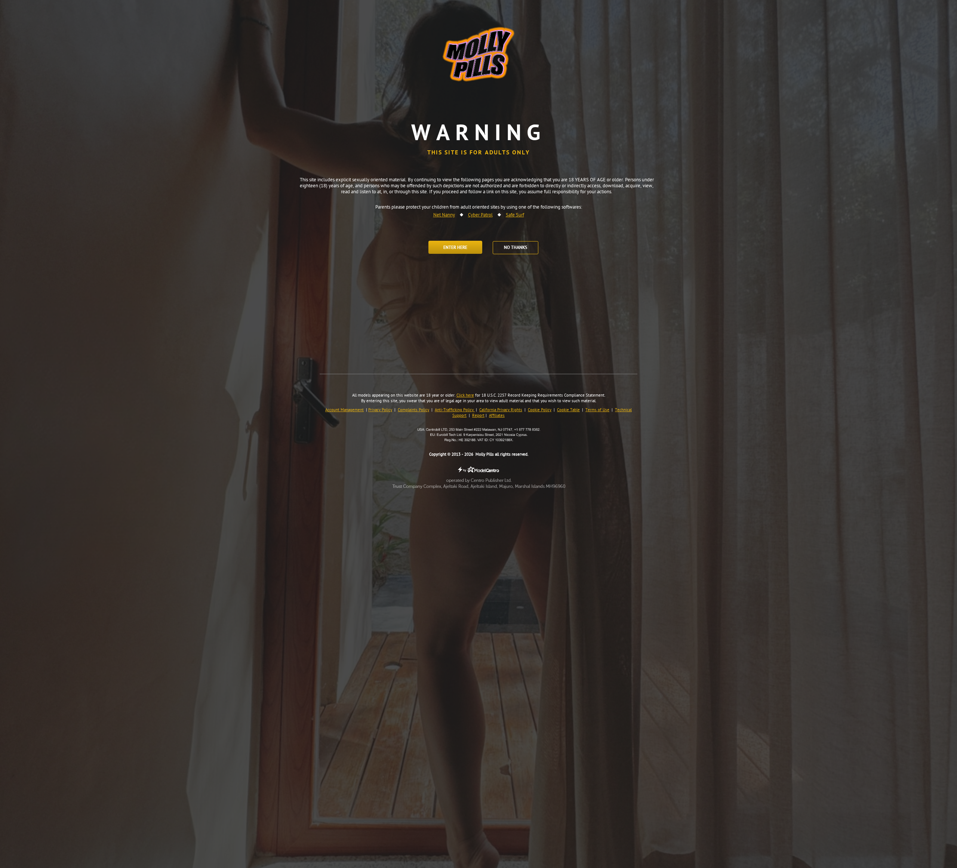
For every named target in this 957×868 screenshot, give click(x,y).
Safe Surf (515, 215)
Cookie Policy (539, 410)
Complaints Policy (413, 410)
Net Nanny (444, 215)
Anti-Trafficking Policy (455, 410)
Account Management (344, 410)
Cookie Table (568, 410)
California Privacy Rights (500, 410)
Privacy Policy (380, 410)
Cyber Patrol (480, 215)
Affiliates (497, 415)
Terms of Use (597, 410)
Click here (465, 395)
